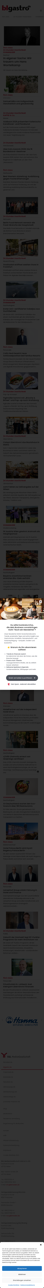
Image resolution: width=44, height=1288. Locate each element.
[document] (22, 644)
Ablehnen (22, 1274)
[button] (41, 1245)
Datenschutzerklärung (27, 1285)
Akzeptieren (22, 1268)
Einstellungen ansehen (22, 1280)
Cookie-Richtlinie (13, 1285)
